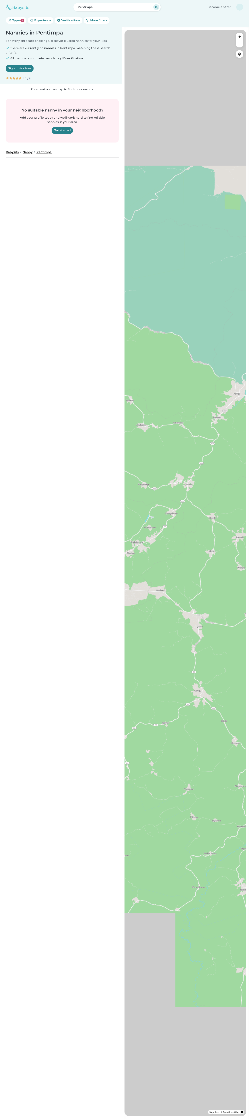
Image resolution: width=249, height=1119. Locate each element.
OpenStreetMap (231, 1112)
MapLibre (214, 1112)
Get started (62, 130)
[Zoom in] (239, 36)
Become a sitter (219, 7)
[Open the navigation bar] (239, 7)
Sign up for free (19, 68)
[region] (185, 573)
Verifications (70, 20)
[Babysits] (17, 7)
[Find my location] (239, 54)
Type (17, 20)
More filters (98, 20)
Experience (42, 20)
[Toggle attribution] (242, 1112)
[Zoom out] (239, 43)
